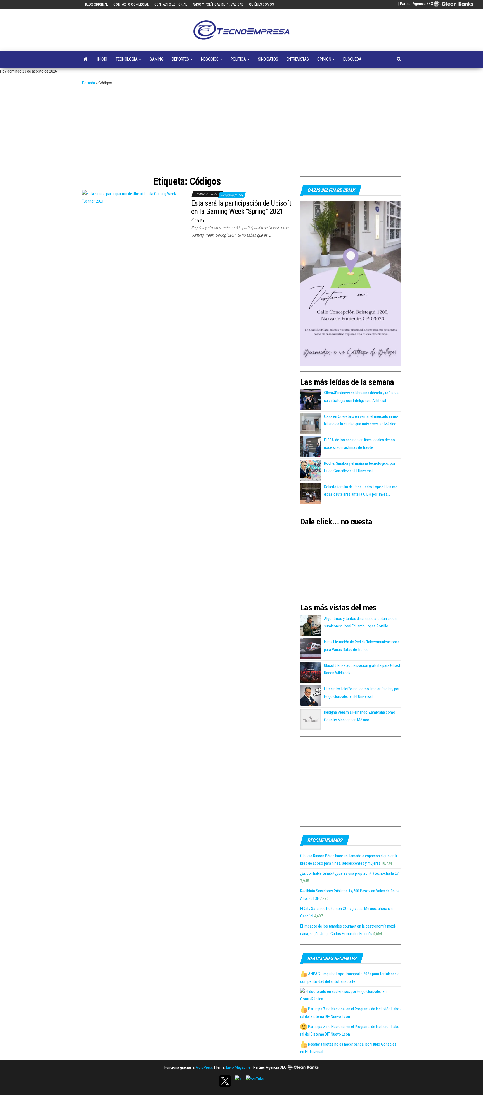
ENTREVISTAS (298, 59)
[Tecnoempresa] (85, 59)
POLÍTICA (239, 59)
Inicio (102, 59)
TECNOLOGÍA (127, 59)
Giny (201, 220)
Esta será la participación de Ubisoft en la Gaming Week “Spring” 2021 (241, 207)
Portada (88, 82)
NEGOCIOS (210, 59)
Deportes (181, 59)
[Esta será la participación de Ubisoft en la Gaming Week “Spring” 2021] (132, 197)
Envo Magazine (238, 1067)
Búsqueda (352, 59)
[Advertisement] (241, 129)
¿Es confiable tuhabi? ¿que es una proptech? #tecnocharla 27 (349, 873)
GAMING (157, 59)
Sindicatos (268, 59)
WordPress (204, 1067)
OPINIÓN (324, 59)
